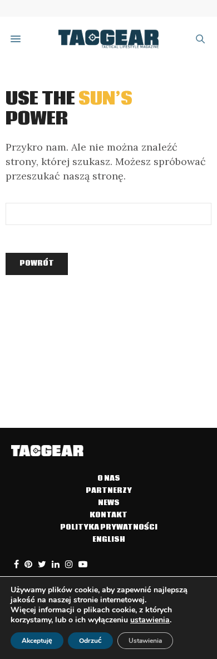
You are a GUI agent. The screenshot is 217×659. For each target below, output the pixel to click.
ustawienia (150, 620)
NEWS (109, 503)
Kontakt (108, 515)
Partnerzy (109, 491)
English (108, 540)
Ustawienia (145, 640)
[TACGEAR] (108, 39)
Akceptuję (37, 640)
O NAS (108, 478)
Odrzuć (90, 640)
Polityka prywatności (108, 527)
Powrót (36, 263)
